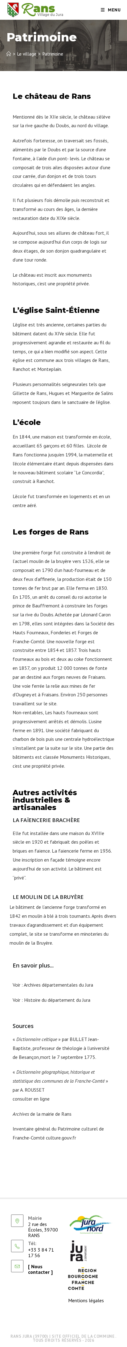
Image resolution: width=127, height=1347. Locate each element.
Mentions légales (86, 1300)
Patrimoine (53, 54)
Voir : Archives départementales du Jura (53, 985)
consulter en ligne (31, 1099)
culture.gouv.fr (61, 1138)
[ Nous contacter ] (40, 1269)
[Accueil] (8, 54)
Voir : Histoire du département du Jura (51, 1000)
